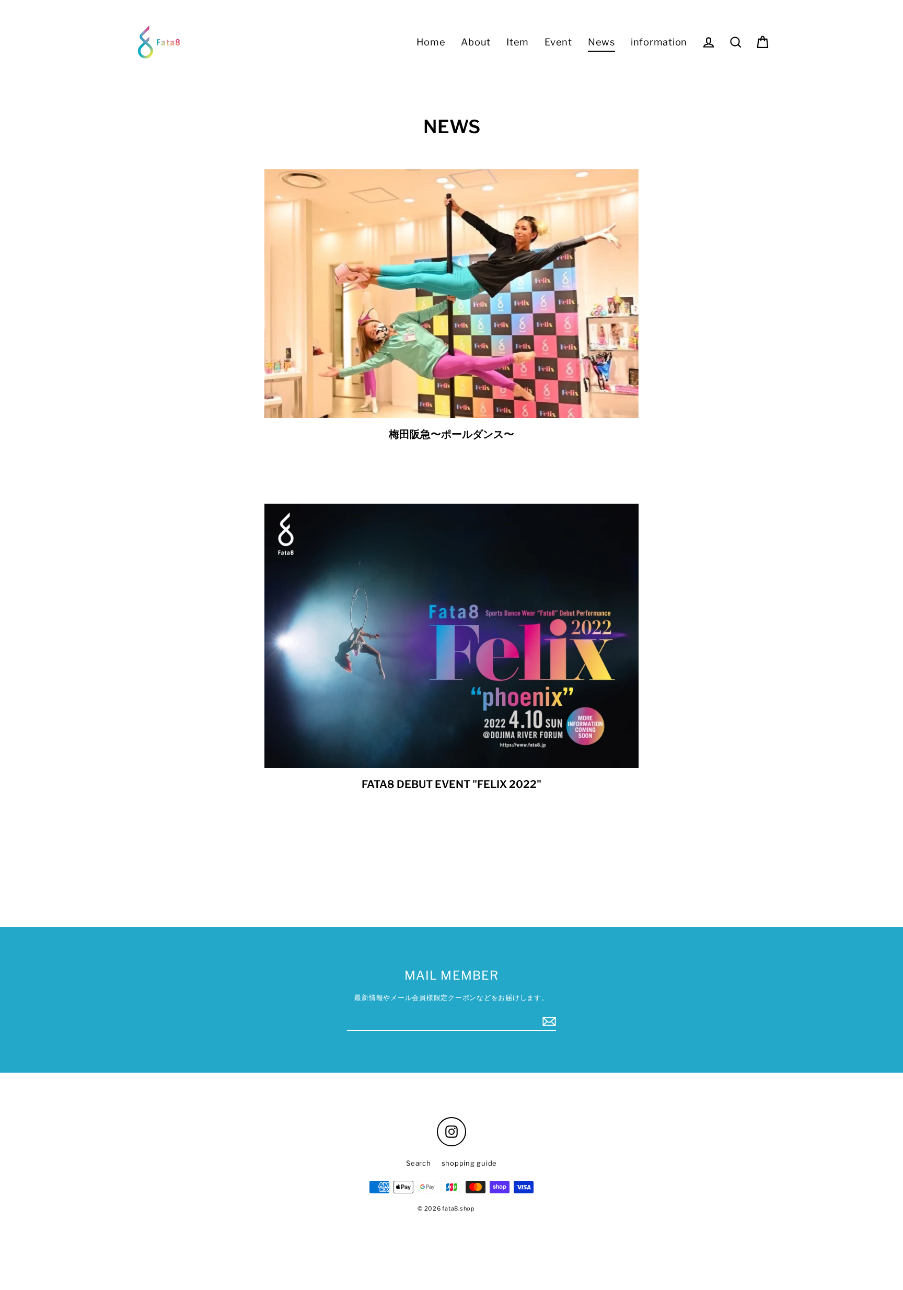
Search (418, 1163)
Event (558, 42)
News (601, 42)
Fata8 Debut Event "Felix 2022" (451, 784)
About (476, 42)
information (659, 42)
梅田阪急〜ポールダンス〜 (451, 434)
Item (517, 42)
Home (430, 42)
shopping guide (469, 1163)
